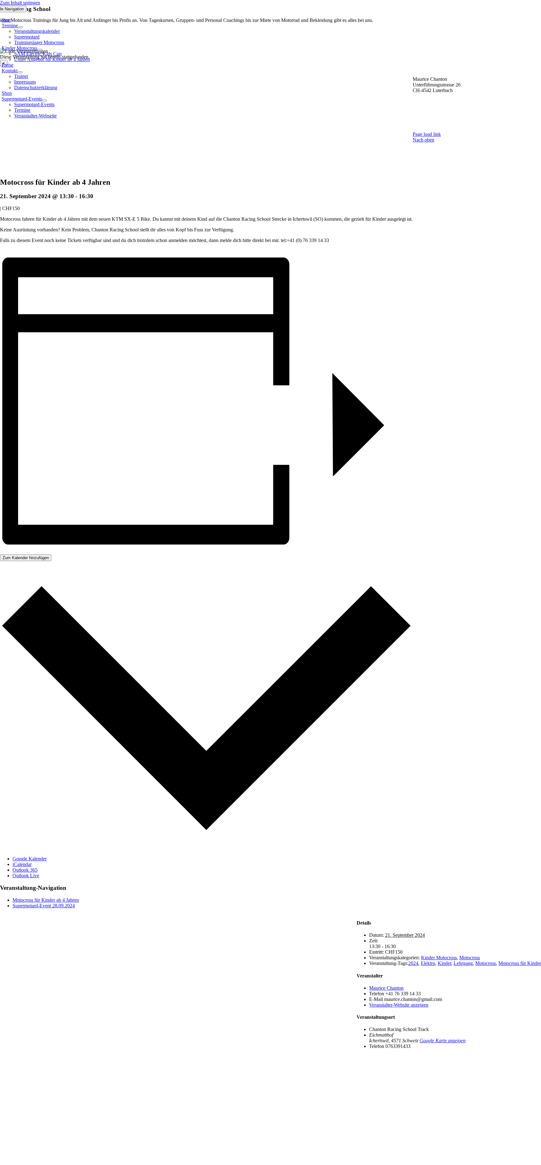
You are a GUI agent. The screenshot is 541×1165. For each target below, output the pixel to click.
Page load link (427, 134)
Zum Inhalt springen (20, 2)
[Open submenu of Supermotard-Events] (44, 100)
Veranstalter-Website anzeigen (398, 1005)
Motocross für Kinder (519, 963)
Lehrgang (463, 963)
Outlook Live (26, 875)
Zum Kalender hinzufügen (26, 557)
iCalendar (22, 864)
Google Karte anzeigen (443, 1040)
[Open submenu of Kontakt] (20, 72)
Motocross (469, 957)
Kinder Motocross (439, 957)
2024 (413, 963)
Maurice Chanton (386, 988)
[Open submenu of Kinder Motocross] (39, 50)
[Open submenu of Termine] (20, 27)
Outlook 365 (25, 870)
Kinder (444, 963)
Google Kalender (30, 858)
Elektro (428, 963)
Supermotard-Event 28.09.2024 (44, 905)
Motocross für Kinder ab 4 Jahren (46, 900)
